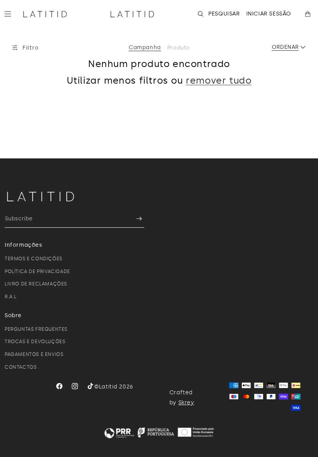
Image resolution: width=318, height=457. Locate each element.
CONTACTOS (20, 367)
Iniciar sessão (268, 13)
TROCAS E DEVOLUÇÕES (35, 341)
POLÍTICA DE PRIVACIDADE (37, 271)
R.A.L (11, 296)
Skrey (186, 402)
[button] (11, 14)
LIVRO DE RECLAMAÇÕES (36, 284)
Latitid (108, 386)
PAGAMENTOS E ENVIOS (34, 354)
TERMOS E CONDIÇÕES (33, 258)
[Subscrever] (135, 218)
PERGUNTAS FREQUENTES (36, 329)
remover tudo (218, 80)
